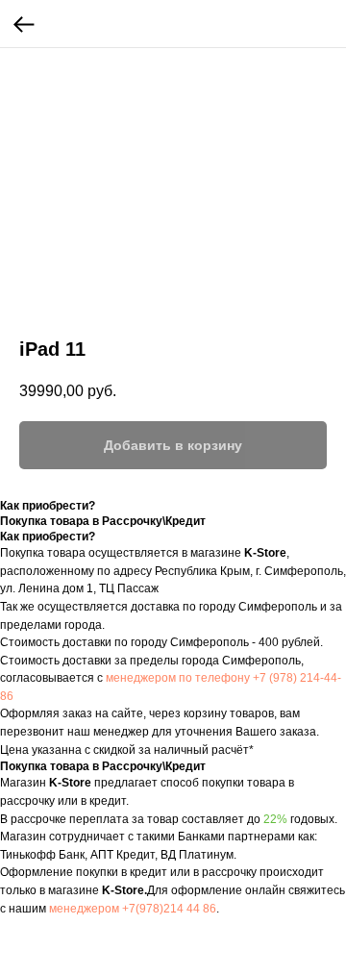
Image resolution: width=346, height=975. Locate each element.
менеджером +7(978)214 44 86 (132, 908)
